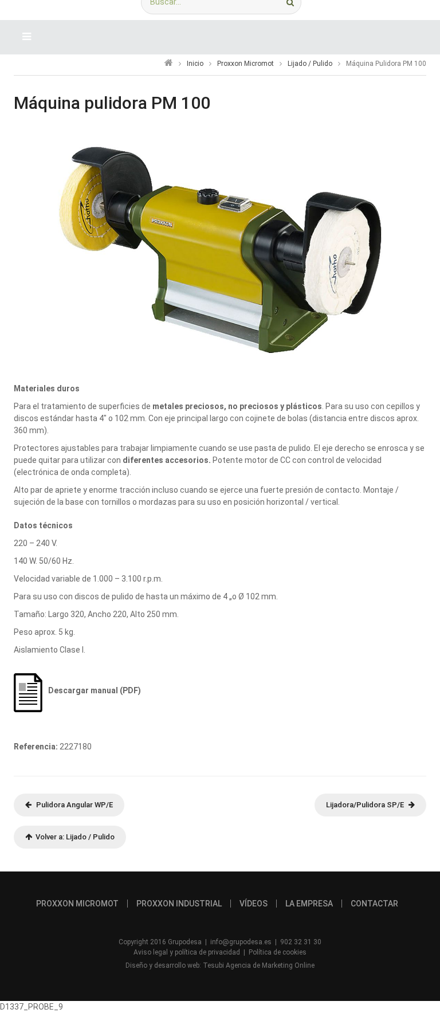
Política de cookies (278, 952)
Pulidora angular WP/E (74, 804)
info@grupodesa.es (241, 942)
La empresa (309, 903)
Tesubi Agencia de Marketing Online (259, 965)
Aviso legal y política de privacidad (186, 952)
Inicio (195, 64)
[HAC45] (220, 250)
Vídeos (253, 903)
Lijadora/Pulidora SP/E (365, 804)
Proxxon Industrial (179, 903)
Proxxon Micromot (245, 64)
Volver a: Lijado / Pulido (73, 837)
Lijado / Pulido (310, 64)
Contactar (374, 903)
